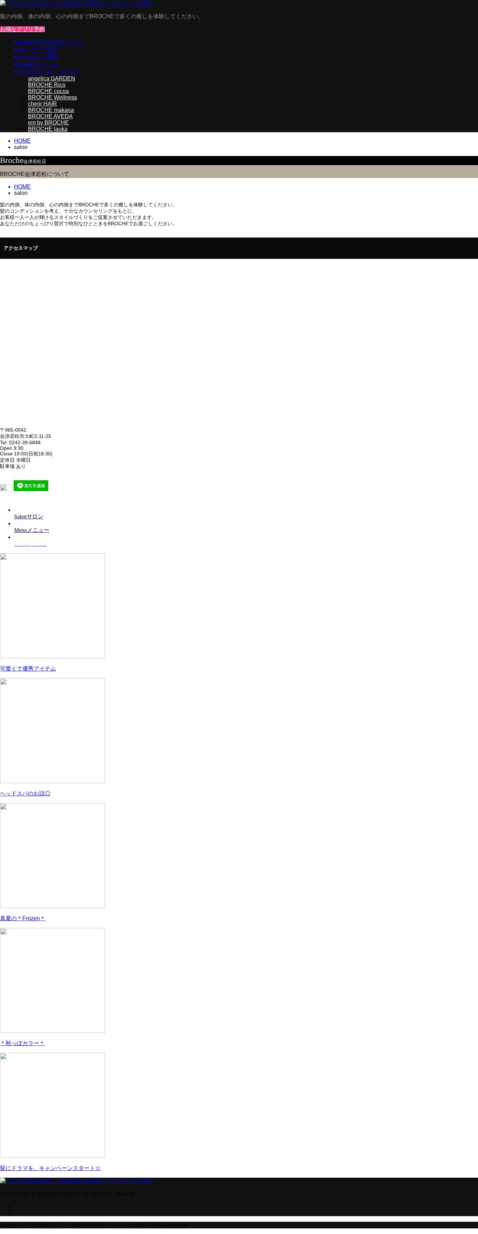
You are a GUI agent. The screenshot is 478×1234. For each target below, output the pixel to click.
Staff (36, 49)
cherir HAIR (42, 104)
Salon (49, 42)
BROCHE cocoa (48, 91)
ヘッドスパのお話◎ (25, 793)
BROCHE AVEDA (50, 116)
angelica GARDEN (51, 78)
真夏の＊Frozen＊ (22, 918)
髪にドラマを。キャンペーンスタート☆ (50, 1168)
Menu (37, 64)
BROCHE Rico (46, 85)
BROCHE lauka (48, 129)
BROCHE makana (51, 110)
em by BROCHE (48, 123)
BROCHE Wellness (52, 97)
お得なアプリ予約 (22, 29)
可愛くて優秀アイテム (28, 669)
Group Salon (48, 72)
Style (36, 57)
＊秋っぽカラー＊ (22, 1043)
